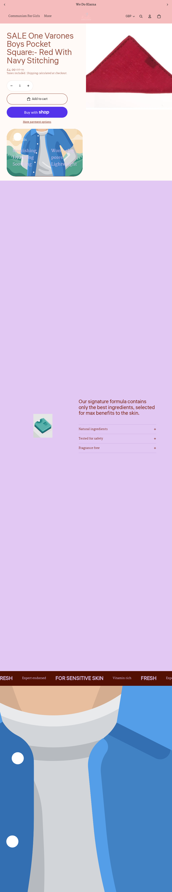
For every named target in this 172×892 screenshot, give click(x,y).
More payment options (37, 122)
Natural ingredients (93, 429)
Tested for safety (91, 438)
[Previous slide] (4, 4)
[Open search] (141, 16)
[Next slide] (167, 4)
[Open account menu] (149, 16)
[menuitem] (48, 16)
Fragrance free (89, 448)
